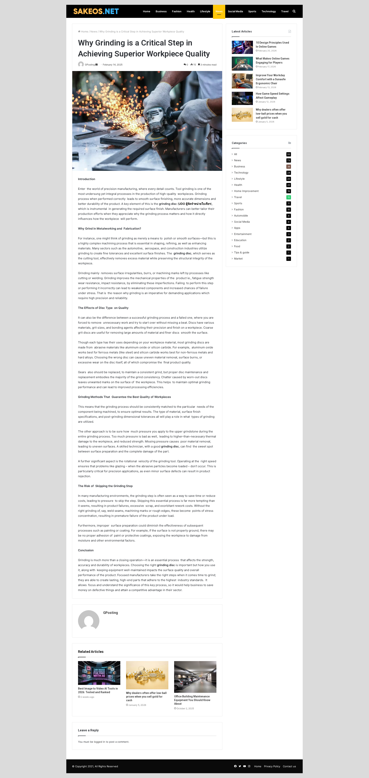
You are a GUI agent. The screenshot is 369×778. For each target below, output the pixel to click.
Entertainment (243, 234)
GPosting (110, 613)
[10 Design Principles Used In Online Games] (242, 47)
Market (238, 258)
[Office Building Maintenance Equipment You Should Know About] (195, 677)
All (235, 154)
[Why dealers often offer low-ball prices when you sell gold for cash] (147, 675)
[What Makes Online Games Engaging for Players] (242, 64)
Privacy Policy (272, 766)
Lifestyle (205, 11)
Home (146, 11)
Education (240, 240)
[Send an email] (96, 64)
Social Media (235, 11)
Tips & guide (241, 252)
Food (237, 246)
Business (161, 11)
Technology (269, 11)
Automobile (241, 215)
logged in (99, 741)
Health (191, 11)
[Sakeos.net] (96, 11)
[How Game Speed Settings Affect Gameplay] (242, 98)
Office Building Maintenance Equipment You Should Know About (192, 700)
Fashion (176, 11)
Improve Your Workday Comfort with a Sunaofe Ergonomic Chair (271, 79)
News (219, 11)
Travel (284, 11)
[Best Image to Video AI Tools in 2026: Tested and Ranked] (99, 673)
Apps (237, 227)
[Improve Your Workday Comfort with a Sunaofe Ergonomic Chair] (242, 80)
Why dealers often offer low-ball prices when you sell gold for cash (146, 696)
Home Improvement (246, 191)
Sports (252, 11)
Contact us (289, 766)
